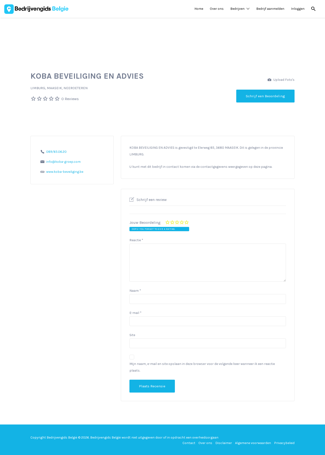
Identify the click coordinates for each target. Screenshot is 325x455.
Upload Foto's (284, 80)
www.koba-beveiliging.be (64, 172)
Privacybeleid (284, 443)
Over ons (217, 9)
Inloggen (298, 9)
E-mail (135, 313)
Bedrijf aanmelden (270, 9)
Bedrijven (237, 9)
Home (198, 9)
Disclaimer (223, 443)
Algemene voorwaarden (253, 443)
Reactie (136, 240)
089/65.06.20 (56, 152)
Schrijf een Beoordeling (265, 96)
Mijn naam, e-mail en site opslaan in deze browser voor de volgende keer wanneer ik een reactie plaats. (202, 367)
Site (132, 335)
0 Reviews (70, 99)
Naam (135, 291)
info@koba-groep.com (63, 162)
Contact (188, 443)
